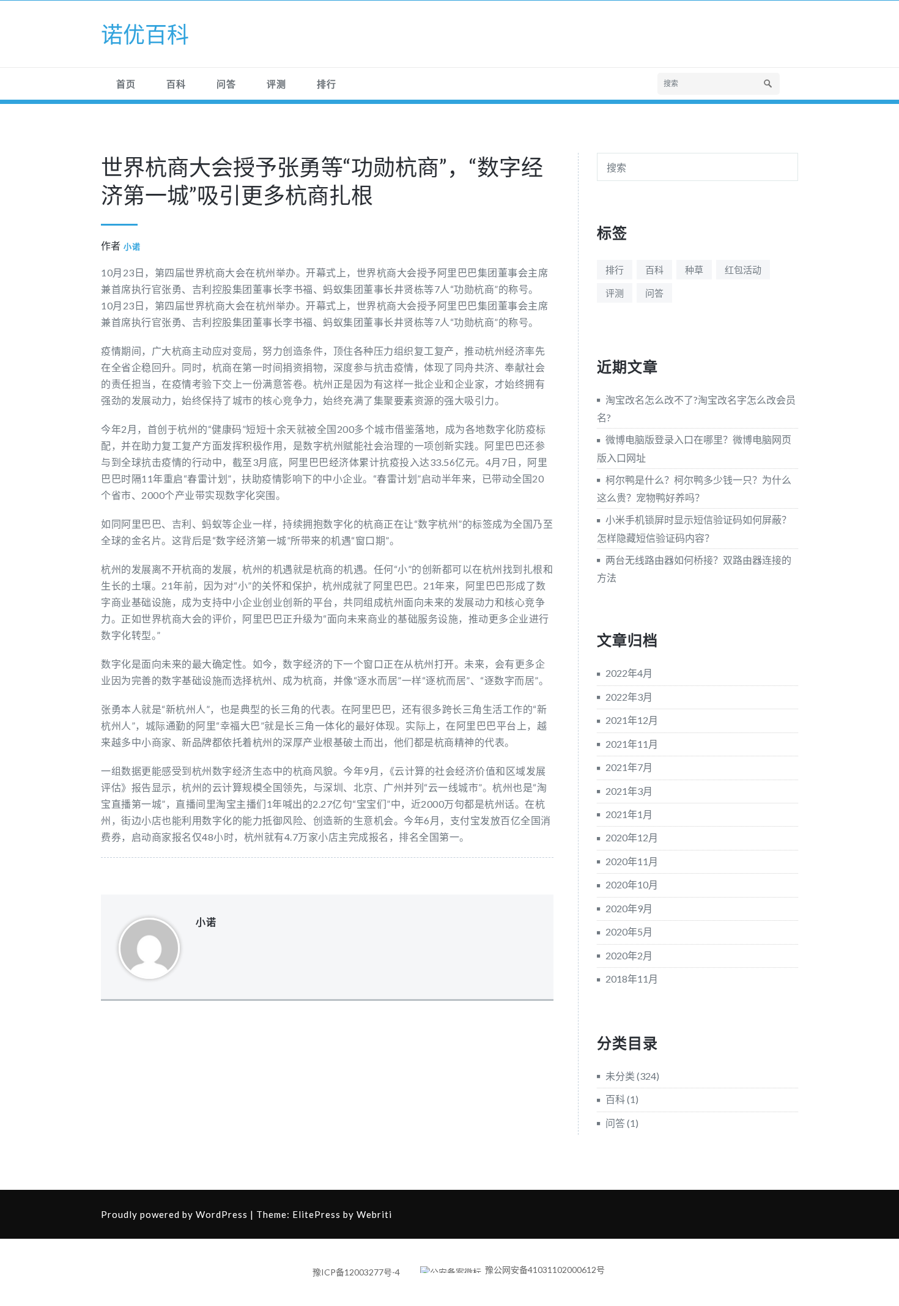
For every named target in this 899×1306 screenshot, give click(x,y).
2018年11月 (631, 978)
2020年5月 (629, 931)
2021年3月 (629, 791)
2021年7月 (629, 767)
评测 (276, 83)
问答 (226, 83)
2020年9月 (629, 908)
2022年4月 (629, 673)
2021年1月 (629, 814)
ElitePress (316, 1214)
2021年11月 (631, 744)
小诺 (132, 246)
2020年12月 (631, 837)
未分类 (620, 1076)
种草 (694, 269)
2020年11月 (631, 861)
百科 (176, 83)
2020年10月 (631, 884)
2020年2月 (629, 955)
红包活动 (743, 269)
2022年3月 (629, 697)
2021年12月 (631, 720)
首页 (126, 83)
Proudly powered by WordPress (174, 1214)
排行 (326, 83)
